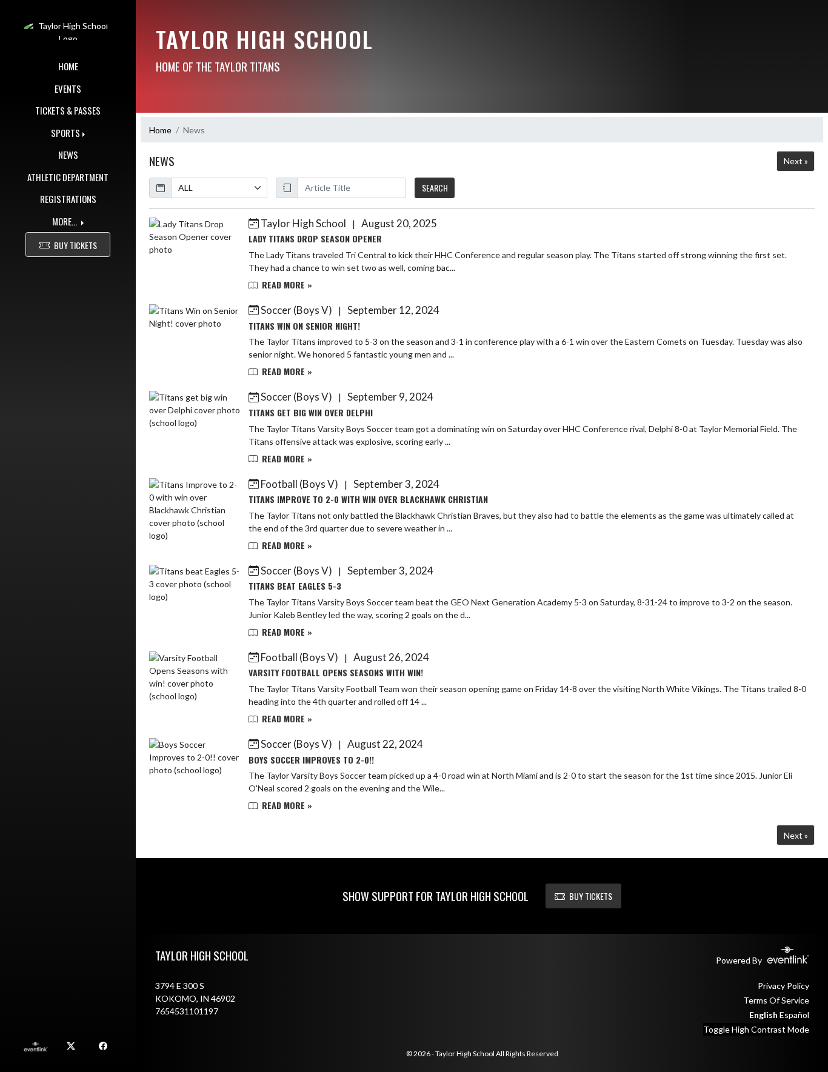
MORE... (65, 221)
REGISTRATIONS (68, 198)
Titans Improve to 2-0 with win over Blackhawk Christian (368, 499)
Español (794, 1015)
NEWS (68, 154)
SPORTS (65, 132)
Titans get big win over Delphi (311, 412)
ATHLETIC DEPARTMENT (68, 177)
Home (160, 130)
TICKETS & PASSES (68, 110)
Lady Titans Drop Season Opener (315, 238)
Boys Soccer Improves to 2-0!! (311, 759)
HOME (68, 66)
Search (435, 187)
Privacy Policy (783, 985)
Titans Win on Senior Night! (304, 325)
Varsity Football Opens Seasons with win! (336, 672)
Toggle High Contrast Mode (756, 1029)
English (763, 1015)
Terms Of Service (776, 1000)
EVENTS (68, 88)
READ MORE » (285, 284)
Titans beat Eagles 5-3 (295, 585)
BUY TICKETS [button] (75, 245)
